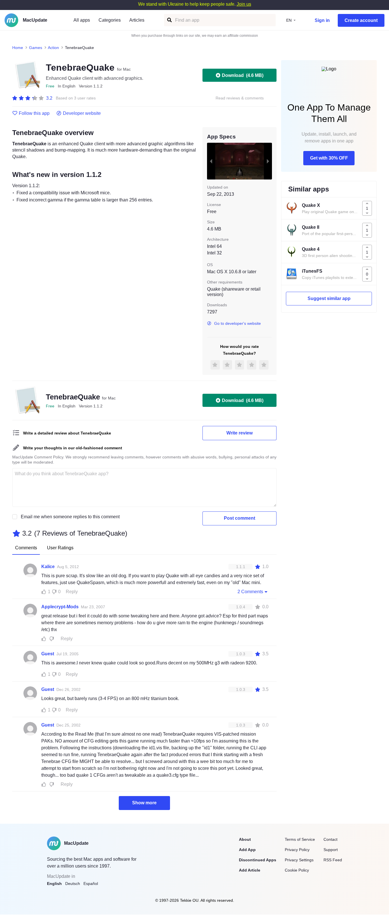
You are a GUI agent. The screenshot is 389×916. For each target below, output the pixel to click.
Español (90, 884)
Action (53, 47)
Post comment (239, 518)
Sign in (322, 20)
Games (35, 47)
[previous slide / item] (211, 161)
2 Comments (250, 592)
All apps (81, 20)
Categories (110, 20)
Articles (136, 20)
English (54, 884)
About (245, 839)
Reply (72, 592)
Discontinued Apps (257, 859)
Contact (330, 839)
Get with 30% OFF (329, 158)
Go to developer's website (237, 323)
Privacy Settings (299, 859)
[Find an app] (169, 20)
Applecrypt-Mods (60, 607)
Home (17, 47)
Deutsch (72, 884)
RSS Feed (333, 859)
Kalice (48, 567)
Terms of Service (300, 839)
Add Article (249, 870)
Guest (47, 654)
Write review (239, 433)
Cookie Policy (297, 870)
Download (242, 75)
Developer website (82, 113)
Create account (361, 20)
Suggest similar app (329, 298)
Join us (244, 4)
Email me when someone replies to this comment (70, 516)
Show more (144, 803)
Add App (247, 849)
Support (331, 849)
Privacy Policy (297, 849)
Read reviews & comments (240, 98)
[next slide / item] (268, 161)
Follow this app (34, 113)
